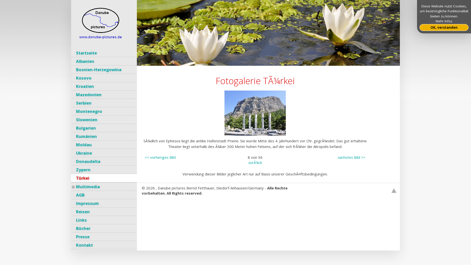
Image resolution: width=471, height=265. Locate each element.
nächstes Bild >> (352, 157)
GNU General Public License (212, 203)
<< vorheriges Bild (160, 157)
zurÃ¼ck (255, 162)
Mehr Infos (444, 21)
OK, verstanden (444, 27)
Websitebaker (154, 203)
